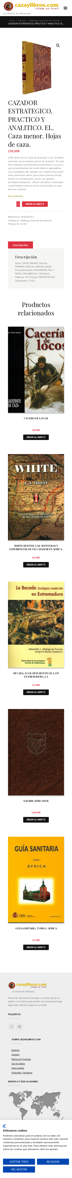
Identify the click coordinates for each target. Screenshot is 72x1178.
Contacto (15, 1054)
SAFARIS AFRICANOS (36, 800)
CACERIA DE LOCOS (36, 418)
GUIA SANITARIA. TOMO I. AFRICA (36, 928)
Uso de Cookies (18, 1063)
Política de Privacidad (21, 1059)
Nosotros (15, 1050)
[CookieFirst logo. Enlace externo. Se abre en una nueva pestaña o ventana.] (4, 1126)
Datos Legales (17, 1068)
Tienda (22, 20)
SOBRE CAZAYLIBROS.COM (26, 1039)
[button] (58, 45)
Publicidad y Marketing (21, 1072)
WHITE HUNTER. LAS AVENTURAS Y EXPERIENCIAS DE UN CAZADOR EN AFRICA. (36, 547)
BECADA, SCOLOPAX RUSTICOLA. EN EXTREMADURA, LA (36, 674)
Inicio (12, 20)
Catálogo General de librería (44, 20)
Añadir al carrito (34, 204)
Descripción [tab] (20, 245)
